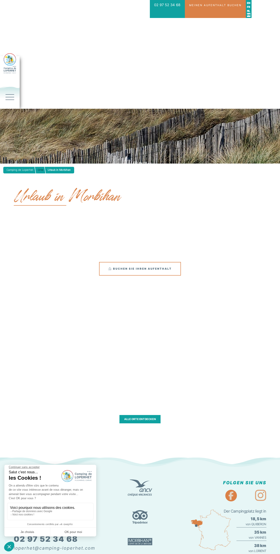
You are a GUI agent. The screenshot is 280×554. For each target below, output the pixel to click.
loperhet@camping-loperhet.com (54, 548)
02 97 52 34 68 (167, 5)
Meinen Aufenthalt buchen (215, 5)
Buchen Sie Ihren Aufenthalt (142, 268)
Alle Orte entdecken (140, 419)
